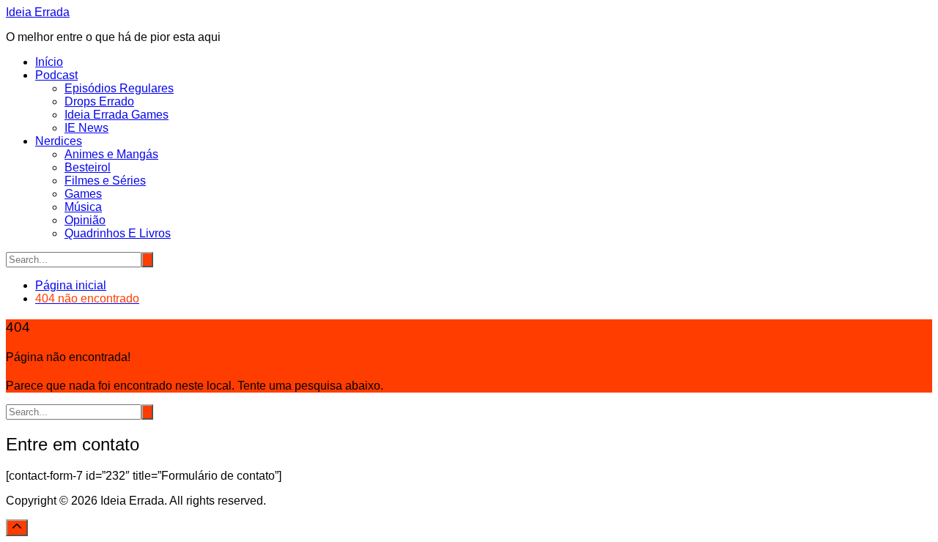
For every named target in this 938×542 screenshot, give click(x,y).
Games (83, 194)
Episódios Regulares (119, 88)
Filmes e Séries (105, 180)
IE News (86, 128)
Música (83, 207)
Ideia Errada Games (116, 114)
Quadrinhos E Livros (117, 233)
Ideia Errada (38, 12)
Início (49, 62)
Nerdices (58, 141)
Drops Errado (99, 101)
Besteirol (87, 167)
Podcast (56, 75)
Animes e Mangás (111, 154)
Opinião (85, 220)
